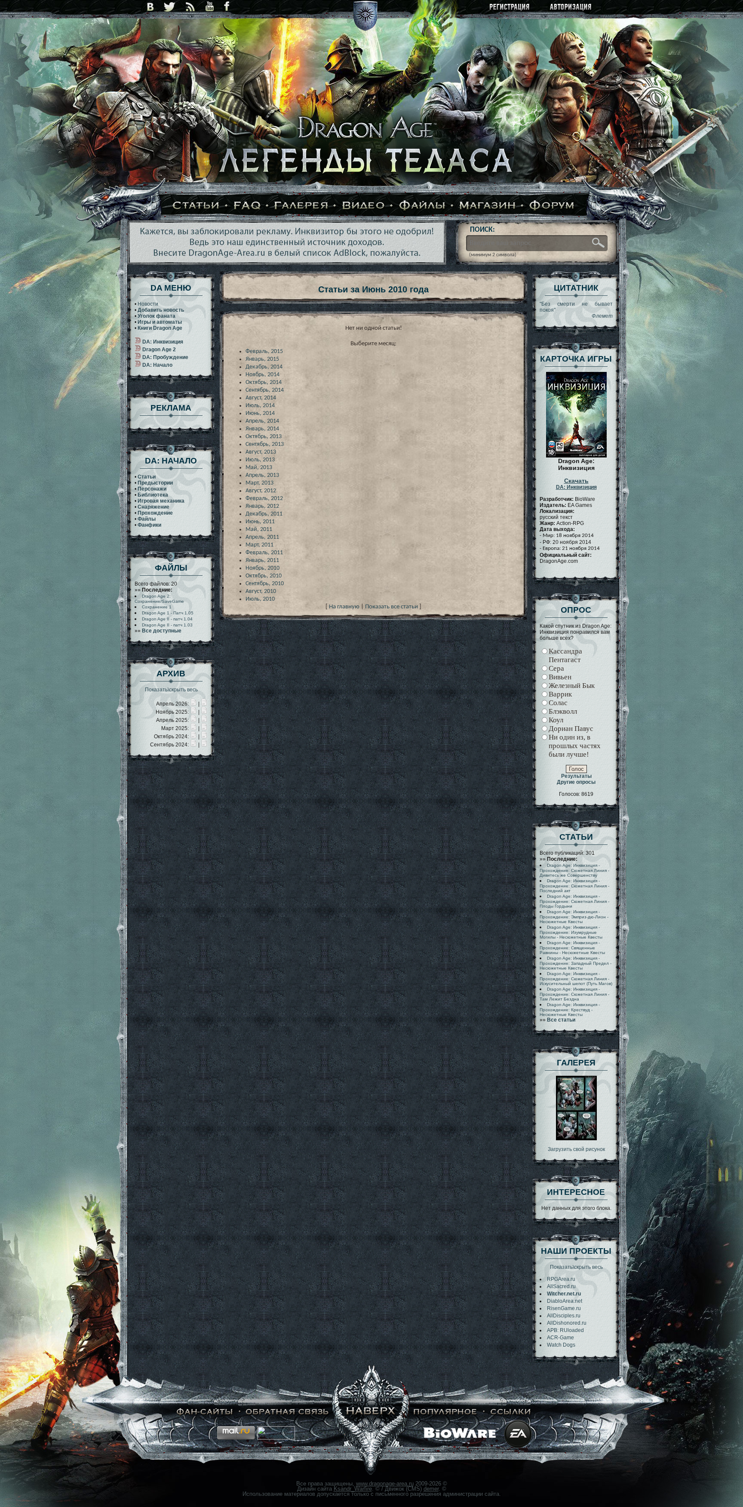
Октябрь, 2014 (264, 382)
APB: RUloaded (565, 1330)
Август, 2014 (261, 398)
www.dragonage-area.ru (385, 1483)
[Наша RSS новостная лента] (190, 6)
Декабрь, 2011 (264, 514)
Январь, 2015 (262, 359)
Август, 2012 (261, 491)
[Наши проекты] (205, 1412)
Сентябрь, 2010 (265, 583)
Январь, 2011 (262, 560)
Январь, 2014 (262, 429)
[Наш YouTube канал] (210, 6)
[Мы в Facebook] (226, 6)
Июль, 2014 (260, 405)
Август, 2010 (261, 591)
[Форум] (552, 206)
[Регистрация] (510, 7)
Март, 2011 (259, 545)
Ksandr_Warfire (353, 1489)
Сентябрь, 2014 (265, 390)
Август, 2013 (261, 452)
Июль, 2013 (260, 460)
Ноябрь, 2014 (262, 374)
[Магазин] (487, 206)
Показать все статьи (391, 607)
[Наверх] (371, 1412)
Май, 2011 (259, 529)
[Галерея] (301, 206)
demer (431, 1489)
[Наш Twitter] (169, 6)
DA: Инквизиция (576, 484)
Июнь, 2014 (260, 413)
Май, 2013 (259, 467)
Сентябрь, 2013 (265, 444)
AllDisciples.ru (563, 1316)
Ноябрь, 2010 (262, 568)
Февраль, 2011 (264, 552)
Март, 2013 (259, 483)
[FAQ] (247, 206)
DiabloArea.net (564, 1301)
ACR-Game (560, 1338)
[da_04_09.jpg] (576, 1139)
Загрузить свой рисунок (576, 1149)
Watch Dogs (561, 1345)
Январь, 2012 (262, 506)
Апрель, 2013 (262, 475)
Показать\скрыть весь (171, 690)
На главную (344, 607)
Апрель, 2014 (262, 421)
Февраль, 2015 (264, 351)
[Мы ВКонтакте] (150, 6)
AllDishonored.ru (566, 1323)
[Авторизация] (571, 7)
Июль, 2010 (260, 599)
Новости (148, 304)
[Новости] (193, 704)
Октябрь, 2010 (264, 576)
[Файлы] (422, 206)
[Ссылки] (511, 1412)
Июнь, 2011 (260, 522)
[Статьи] (196, 206)
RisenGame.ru (564, 1308)
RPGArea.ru (561, 1279)
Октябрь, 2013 (264, 436)
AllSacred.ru (561, 1286)
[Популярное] (445, 1412)
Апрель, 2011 (262, 537)
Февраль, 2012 (264, 498)
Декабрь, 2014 (264, 367)
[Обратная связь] (287, 1412)
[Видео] (363, 206)
